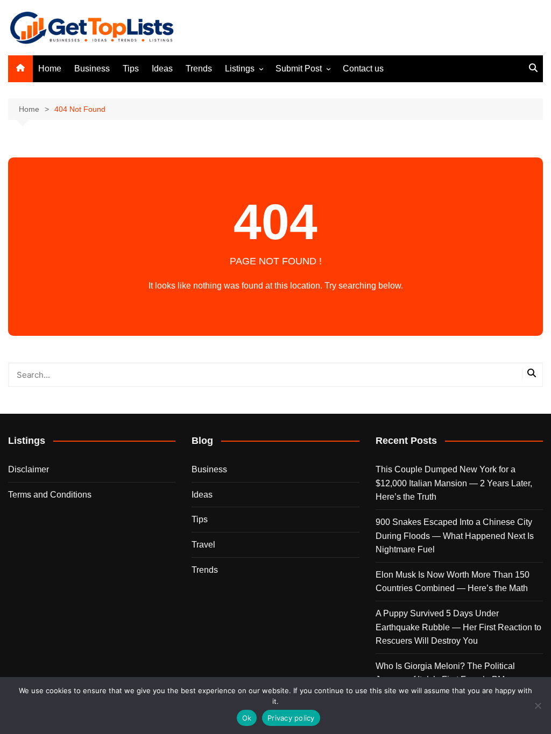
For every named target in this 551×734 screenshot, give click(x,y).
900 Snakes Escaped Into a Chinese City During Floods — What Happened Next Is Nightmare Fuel (455, 535)
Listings (240, 68)
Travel (203, 544)
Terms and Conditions (49, 494)
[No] (537, 705)
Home (49, 68)
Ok (247, 718)
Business (92, 68)
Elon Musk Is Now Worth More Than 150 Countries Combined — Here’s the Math (452, 581)
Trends (199, 68)
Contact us (363, 68)
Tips (131, 68)
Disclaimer (28, 469)
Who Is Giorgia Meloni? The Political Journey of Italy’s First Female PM (445, 673)
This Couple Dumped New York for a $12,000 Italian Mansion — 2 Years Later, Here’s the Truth (454, 483)
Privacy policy (291, 718)
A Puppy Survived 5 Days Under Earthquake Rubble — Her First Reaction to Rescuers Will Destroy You (458, 627)
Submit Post (299, 68)
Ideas (162, 68)
